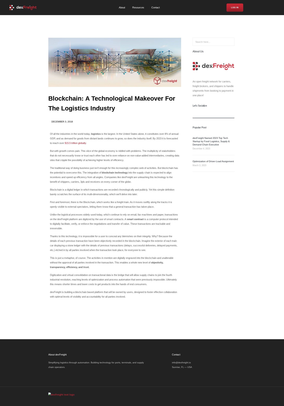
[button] (52, 309)
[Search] (228, 42)
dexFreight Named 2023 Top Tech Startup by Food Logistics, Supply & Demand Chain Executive (211, 141)
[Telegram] (272, 8)
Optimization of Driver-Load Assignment (213, 161)
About (122, 7)
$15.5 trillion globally (75, 143)
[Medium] (266, 8)
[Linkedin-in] (260, 8)
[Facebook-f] (247, 8)
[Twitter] (254, 8)
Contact (155, 7)
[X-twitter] (218, 396)
